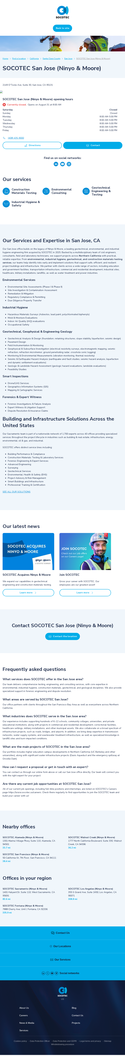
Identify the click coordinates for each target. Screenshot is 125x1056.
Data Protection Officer (40, 1041)
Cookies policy (20, 1041)
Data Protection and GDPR (65, 1041)
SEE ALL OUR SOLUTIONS (16, 491)
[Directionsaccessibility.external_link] (62, 92)
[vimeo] (56, 973)
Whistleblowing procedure (62, 1044)
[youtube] (52, 973)
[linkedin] (43, 973)
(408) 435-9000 (16, 138)
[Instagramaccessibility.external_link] (69, 165)
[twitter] (47, 973)
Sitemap (107, 1041)
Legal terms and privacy (90, 1041)
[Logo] (62, 992)
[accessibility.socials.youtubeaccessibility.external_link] (63, 165)
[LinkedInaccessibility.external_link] (56, 165)
